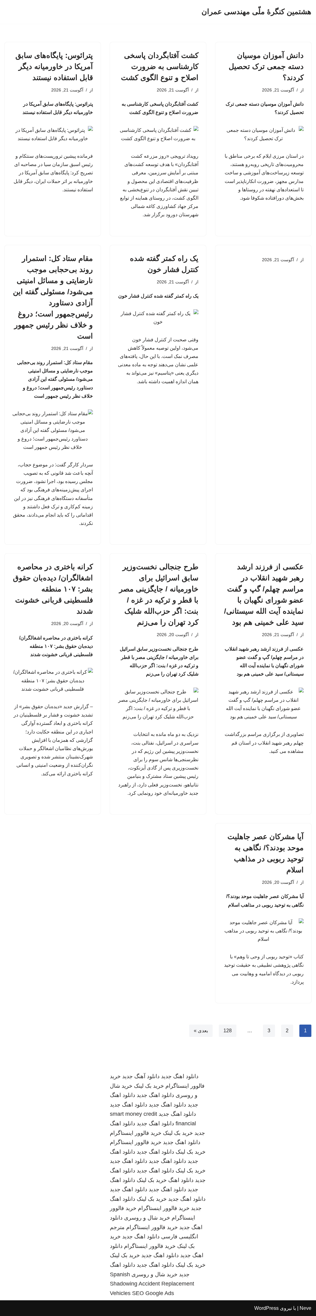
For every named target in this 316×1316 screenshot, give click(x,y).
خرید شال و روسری (147, 1218)
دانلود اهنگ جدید (179, 1076)
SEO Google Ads (153, 1293)
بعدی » (201, 1030)
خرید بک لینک (149, 1086)
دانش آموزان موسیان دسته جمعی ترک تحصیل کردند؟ (266, 66)
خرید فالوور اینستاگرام (135, 1133)
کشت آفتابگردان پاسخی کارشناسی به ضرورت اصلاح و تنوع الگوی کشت (159, 66)
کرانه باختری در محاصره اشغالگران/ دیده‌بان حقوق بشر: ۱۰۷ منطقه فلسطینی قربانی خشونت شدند (53, 589)
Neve (305, 1308)
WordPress (266, 1308)
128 (227, 1030)
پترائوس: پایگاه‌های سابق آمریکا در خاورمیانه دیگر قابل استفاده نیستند (54, 66)
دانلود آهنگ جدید (141, 1076)
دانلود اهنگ (180, 1180)
